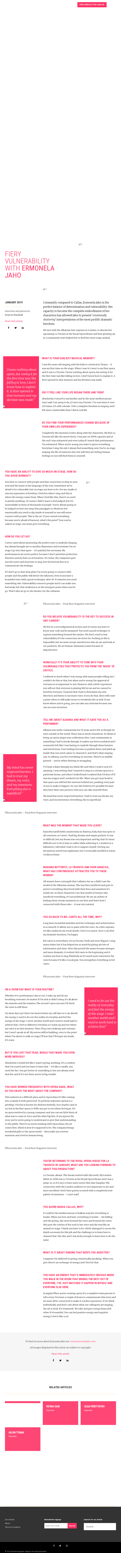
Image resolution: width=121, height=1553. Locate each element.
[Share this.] (8, 327)
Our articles (9, 1520)
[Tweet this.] (15, 327)
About (7, 1523)
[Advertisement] (60, 1484)
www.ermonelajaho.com (83, 1341)
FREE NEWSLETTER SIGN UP (92, 5)
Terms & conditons (12, 1527)
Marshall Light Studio (39, 1551)
